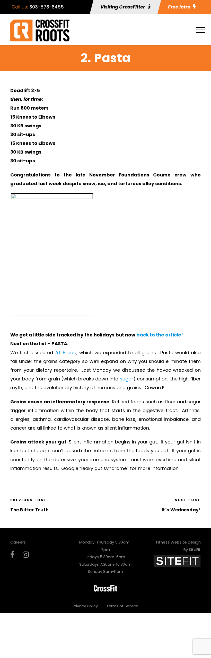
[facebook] (12, 555)
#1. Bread (65, 352)
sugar (126, 379)
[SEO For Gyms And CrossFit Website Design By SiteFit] (177, 560)
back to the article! (159, 335)
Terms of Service (122, 606)
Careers (18, 542)
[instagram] (26, 555)
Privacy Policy (85, 606)
